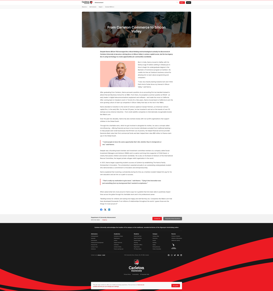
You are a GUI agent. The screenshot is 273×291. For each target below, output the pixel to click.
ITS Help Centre (137, 249)
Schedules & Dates (118, 236)
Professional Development (97, 242)
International (94, 240)
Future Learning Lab (118, 249)
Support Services (118, 242)
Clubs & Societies (157, 249)
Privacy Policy (127, 274)
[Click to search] (177, 2)
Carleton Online (117, 246)
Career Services (137, 236)
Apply (181, 2)
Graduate (93, 238)
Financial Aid (94, 244)
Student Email (137, 240)
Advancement (99, 2)
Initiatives (93, 249)
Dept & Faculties (138, 238)
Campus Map (156, 236)
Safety (154, 244)
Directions (155, 238)
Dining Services (156, 246)
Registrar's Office (138, 244)
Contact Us (157, 218)
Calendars (116, 244)
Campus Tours (94, 246)
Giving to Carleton (175, 236)
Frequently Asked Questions (172, 218)
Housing (136, 242)
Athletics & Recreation (176, 238)
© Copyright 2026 (144, 274)
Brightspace (117, 238)
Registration (137, 246)
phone (99, 255)
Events (154, 240)
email (103, 255)
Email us (105, 220)
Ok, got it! (175, 285)
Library (115, 240)
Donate (188, 2)
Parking (154, 242)
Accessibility (135, 274)
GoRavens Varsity (175, 240)
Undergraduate (94, 236)
